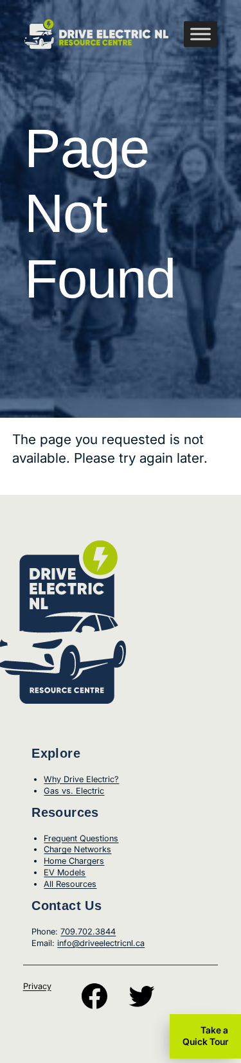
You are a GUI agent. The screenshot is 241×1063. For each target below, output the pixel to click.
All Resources (70, 884)
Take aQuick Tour (205, 1035)
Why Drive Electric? (81, 779)
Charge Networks (77, 849)
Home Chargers (74, 861)
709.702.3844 (88, 931)
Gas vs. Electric (74, 791)
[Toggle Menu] (200, 34)
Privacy (37, 986)
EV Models (64, 872)
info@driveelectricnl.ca (101, 943)
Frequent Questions (81, 838)
